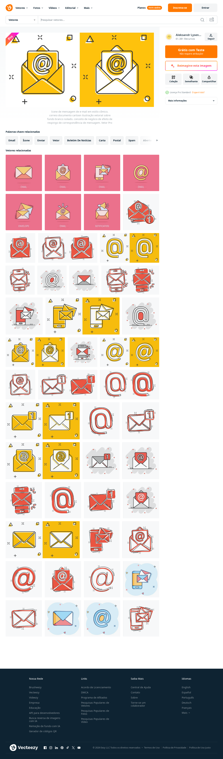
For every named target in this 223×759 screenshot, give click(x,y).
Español (186, 692)
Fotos (36, 8)
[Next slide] (154, 140)
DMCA (84, 692)
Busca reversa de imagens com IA (44, 719)
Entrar (205, 7)
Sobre (134, 697)
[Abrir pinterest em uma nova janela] (62, 747)
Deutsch (186, 702)
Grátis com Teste (191, 51)
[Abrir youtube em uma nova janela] (79, 747)
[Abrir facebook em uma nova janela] (45, 747)
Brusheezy (35, 687)
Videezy (33, 697)
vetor (56, 140)
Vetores (20, 8)
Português (188, 697)
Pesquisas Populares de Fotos (95, 712)
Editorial (70, 8)
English (186, 687)
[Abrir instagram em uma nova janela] (50, 747)
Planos (142, 7)
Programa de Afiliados (94, 697)
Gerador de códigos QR (43, 731)
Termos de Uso (152, 747)
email (11, 140)
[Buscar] (202, 20)
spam (132, 140)
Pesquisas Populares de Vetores (95, 704)
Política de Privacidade (174, 747)
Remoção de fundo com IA (44, 726)
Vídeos (53, 8)
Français (187, 707)
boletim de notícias (79, 140)
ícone (26, 140)
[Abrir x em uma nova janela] (73, 747)
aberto (147, 140)
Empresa (34, 702)
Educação (34, 707)
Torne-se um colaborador (138, 704)
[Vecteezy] (9, 7)
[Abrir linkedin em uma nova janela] (56, 747)
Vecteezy (34, 692)
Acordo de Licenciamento (96, 687)
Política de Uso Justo (200, 747)
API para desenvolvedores (44, 713)
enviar (41, 140)
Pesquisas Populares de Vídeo (95, 720)
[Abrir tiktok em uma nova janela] (67, 747)
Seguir (211, 38)
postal (117, 140)
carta (102, 140)
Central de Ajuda (141, 687)
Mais (87, 8)
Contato (135, 692)
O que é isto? (198, 92)
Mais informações (177, 100)
